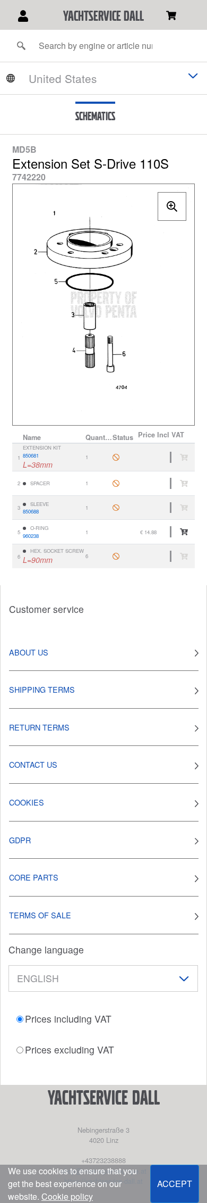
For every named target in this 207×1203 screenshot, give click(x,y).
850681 (31, 455)
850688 (31, 511)
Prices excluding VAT (69, 1049)
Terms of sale (40, 914)
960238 (31, 536)
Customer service (46, 609)
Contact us (33, 764)
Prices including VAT (68, 1018)
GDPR (20, 839)
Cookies (26, 802)
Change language (46, 949)
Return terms (39, 727)
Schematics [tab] (95, 116)
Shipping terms (42, 689)
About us (28, 652)
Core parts (33, 877)
